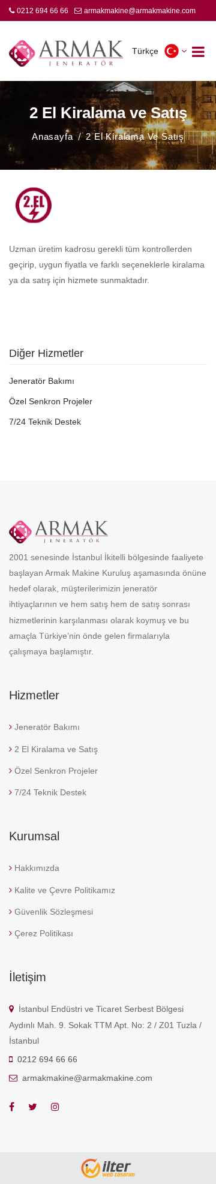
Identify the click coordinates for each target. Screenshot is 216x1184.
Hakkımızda (36, 868)
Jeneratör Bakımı (41, 381)
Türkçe (145, 51)
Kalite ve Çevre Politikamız (64, 890)
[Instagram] (61, 1107)
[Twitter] (38, 1107)
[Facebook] (17, 1107)
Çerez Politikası (43, 933)
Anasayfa (52, 136)
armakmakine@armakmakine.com (140, 11)
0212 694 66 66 (42, 11)
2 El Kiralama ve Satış (56, 749)
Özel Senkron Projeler (50, 401)
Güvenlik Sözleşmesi (53, 911)
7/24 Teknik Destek (45, 421)
